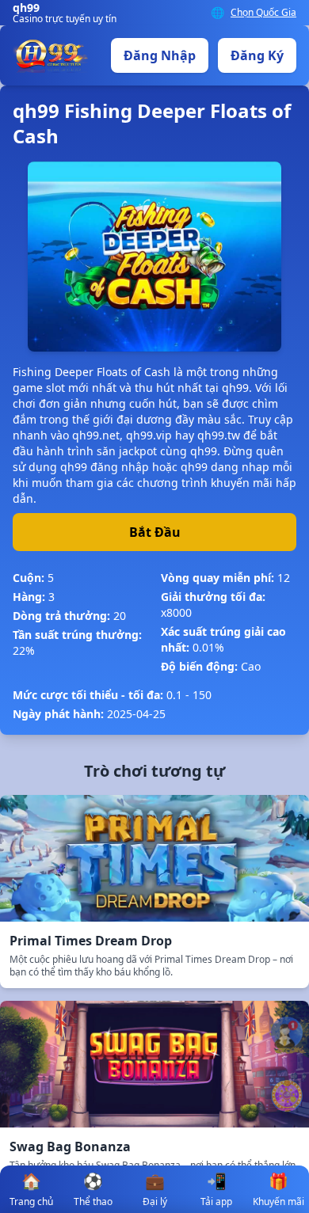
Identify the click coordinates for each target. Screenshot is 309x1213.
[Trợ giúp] (287, 1032)
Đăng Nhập (160, 55)
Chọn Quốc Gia (263, 12)
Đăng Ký (257, 55)
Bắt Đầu (155, 532)
